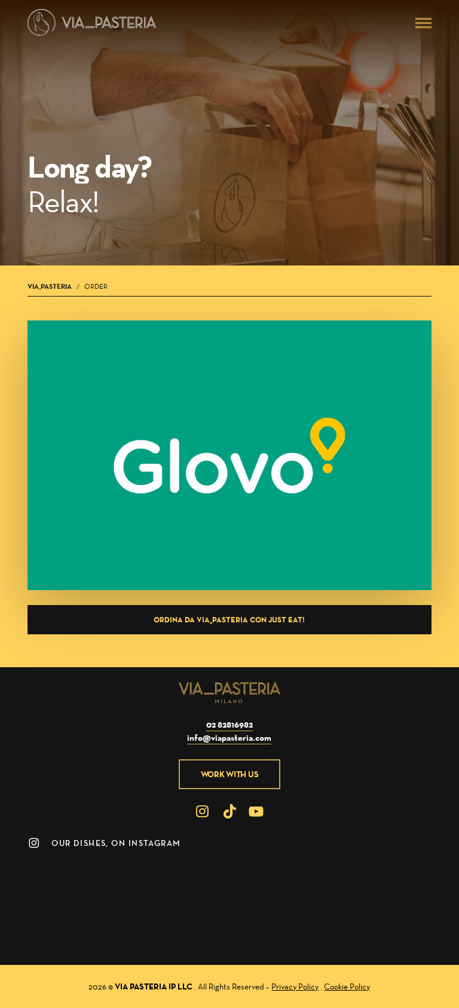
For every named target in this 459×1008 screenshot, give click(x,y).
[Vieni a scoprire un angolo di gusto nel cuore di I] (124, 881)
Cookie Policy (347, 986)
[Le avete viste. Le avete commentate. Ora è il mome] (194, 928)
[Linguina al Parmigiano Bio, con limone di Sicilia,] (194, 881)
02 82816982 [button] (229, 724)
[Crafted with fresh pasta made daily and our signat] (53, 928)
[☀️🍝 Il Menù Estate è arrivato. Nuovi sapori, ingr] (264, 928)
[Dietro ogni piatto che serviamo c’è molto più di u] (335, 928)
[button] (423, 23)
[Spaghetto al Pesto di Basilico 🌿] (405, 881)
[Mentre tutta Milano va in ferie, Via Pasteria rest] (53, 881)
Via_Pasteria (49, 286)
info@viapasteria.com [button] (229, 737)
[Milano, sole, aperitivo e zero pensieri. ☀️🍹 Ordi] (405, 928)
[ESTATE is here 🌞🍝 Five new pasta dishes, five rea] (335, 881)
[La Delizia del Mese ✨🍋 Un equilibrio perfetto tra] (264, 881)
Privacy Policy (295, 986)
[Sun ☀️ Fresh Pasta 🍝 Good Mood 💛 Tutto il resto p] (124, 928)
